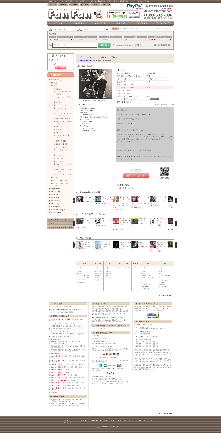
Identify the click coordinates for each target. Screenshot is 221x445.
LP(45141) (55, 189)
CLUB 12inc (146, 275)
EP (165, 263)
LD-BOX (119, 263)
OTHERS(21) (56, 213)
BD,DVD (98, 263)
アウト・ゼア (87, 197)
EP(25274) (55, 192)
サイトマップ (68, 422)
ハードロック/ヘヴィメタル (64, 93)
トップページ (68, 420)
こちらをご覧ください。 (102, 328)
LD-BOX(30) (56, 201)
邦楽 (55, 83)
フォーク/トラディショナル (64, 114)
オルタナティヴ (62, 147)
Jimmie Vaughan (86, 60)
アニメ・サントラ (84, 275)
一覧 (79, 268)
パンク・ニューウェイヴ (63, 137)
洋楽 (55, 86)
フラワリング (106, 242)
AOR (58, 102)
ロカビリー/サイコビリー (64, 165)
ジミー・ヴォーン (87, 57)
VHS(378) (55, 204)
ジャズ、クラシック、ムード (63, 185)
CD (78, 66)
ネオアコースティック (63, 151)
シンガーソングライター (63, 98)
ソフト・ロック (62, 105)
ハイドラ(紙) (142, 218)
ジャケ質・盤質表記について (163, 104)
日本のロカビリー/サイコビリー (64, 170)
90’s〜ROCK (61, 141)
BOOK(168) (56, 207)
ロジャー (104, 218)
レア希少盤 (145, 289)
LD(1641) (55, 198)
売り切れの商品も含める (124, 45)
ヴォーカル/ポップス (64, 118)
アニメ (97, 278)
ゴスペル (59, 158)
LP (148, 263)
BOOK (135, 263)
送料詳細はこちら (54, 339)
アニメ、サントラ (60, 180)
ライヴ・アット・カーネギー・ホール (125, 199)
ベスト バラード (143, 242)
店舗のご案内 (122, 420)
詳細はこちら (147, 324)
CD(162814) (56, 80)
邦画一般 (98, 273)
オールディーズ (62, 161)
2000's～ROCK (62, 144)
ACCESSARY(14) (58, 210)
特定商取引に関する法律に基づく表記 (103, 420)
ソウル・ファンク (63, 155)
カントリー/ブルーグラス (64, 123)
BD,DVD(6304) (57, 195)
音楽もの (98, 275)
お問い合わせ (148, 420)
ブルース (59, 127)
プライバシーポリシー (82, 420)
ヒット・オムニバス (63, 174)
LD (109, 263)
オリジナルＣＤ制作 (135, 420)
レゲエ (58, 130)
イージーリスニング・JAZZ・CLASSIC (84, 280)
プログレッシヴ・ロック (63, 109)
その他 (97, 280)
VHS (128, 263)
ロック (58, 89)
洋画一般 (98, 271)
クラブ (56, 177)
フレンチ (59, 133)
